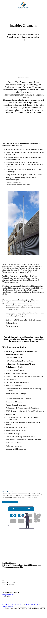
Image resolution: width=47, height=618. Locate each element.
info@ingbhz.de (8, 595)
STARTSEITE (7, 604)
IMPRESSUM (8, 606)
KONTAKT (19, 604)
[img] (23, 6)
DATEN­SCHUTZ (31, 604)
